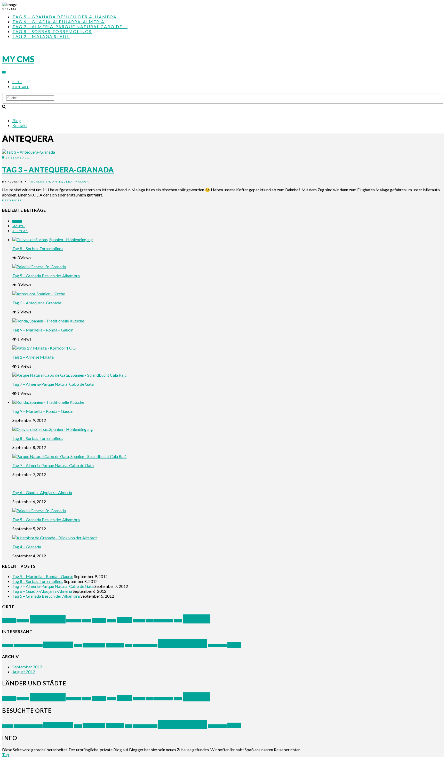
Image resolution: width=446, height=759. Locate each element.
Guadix (111, 620)
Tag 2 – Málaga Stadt (41, 36)
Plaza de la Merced (145, 645)
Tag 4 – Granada (26, 546)
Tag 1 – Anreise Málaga (33, 356)
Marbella (139, 620)
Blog (17, 82)
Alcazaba (7, 645)
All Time (20, 231)
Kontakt (20, 87)
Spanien (196, 618)
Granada (99, 620)
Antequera (62, 181)
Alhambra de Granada (28, 645)
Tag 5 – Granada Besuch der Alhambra (64, 16)
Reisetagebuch (182, 643)
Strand (234, 645)
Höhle (78, 645)
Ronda (150, 620)
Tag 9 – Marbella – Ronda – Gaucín (42, 329)
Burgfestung (58, 645)
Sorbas (178, 620)
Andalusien (39, 181)
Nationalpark (94, 645)
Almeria (9, 620)
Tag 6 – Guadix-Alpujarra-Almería (58, 21)
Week (17, 221)
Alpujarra (23, 620)
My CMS (18, 59)
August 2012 (23, 671)
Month (18, 226)
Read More (12, 200)
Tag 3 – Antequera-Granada (58, 169)
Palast (128, 645)
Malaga (82, 181)
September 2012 (27, 666)
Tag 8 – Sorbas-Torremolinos (52, 31)
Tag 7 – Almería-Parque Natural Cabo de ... (70, 26)
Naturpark (115, 645)
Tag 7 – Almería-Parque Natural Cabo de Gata (53, 384)
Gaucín (86, 620)
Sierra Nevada (163, 620)
